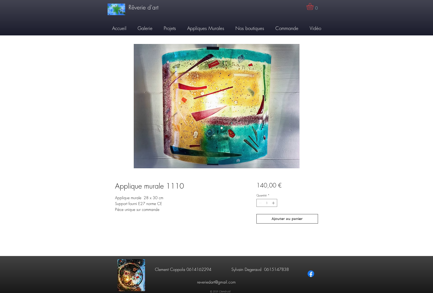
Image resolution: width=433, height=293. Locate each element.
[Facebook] (310, 273)
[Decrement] (260, 203)
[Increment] (273, 203)
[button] (314, 6)
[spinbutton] (266, 203)
